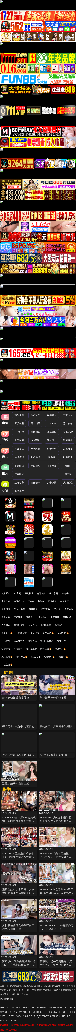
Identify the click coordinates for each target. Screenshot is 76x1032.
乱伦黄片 (30, 617)
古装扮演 (19, 448)
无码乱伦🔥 (63, 632)
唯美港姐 (51, 432)
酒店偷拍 (68, 609)
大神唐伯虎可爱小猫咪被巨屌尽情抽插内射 (18, 926)
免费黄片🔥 (48, 632)
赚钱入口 (35, 656)
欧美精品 (51, 415)
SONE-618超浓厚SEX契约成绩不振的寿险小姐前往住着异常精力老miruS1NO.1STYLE (19, 822)
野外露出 (68, 440)
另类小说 (19, 490)
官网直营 (41, 593)
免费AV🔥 (63, 656)
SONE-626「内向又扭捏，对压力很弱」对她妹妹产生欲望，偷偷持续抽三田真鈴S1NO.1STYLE (56, 858)
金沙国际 (32, 640)
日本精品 (35, 423)
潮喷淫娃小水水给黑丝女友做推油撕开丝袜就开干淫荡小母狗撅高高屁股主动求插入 (18, 894)
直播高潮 (33, 609)
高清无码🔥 (49, 656)
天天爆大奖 (19, 640)
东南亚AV (68, 432)
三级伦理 (19, 423)
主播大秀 (5, 617)
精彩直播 (45, 609)
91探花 (35, 440)
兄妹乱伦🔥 (7, 656)
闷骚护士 (68, 457)
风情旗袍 (19, 457)
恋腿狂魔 (68, 448)
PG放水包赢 (19, 609)
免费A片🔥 (60, 648)
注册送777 (19, 601)
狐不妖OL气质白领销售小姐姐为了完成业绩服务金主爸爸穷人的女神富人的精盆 (18, 964)
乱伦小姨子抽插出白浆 (15, 783)
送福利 (31, 601)
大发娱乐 (32, 625)
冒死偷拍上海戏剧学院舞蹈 (56, 726)
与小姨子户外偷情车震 (53, 697)
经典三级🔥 (46, 648)
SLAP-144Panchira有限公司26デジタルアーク (56, 926)
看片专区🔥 (22, 656)
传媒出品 (19, 474)
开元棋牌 (29, 593)
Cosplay (52, 423)
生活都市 (19, 482)
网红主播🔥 (7, 664)
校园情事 (35, 482)
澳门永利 (53, 593)
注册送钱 (5, 601)
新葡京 (41, 601)
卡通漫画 (19, 465)
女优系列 (35, 448)
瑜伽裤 (51, 457)
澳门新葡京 (19, 625)
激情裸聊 (34, 632)
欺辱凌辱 (19, 440)
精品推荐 (19, 415)
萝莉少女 (68, 415)
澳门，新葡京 (46, 640)
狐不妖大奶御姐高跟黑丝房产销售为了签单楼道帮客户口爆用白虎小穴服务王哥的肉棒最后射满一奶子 (56, 966)
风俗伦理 (68, 482)
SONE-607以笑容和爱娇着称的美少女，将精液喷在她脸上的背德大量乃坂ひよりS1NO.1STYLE (56, 822)
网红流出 (51, 440)
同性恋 (68, 474)
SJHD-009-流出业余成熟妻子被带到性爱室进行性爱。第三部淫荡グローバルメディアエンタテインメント (18, 858)
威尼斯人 (5, 593)
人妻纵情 (51, 482)
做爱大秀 (5, 648)
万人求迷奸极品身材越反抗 (18, 754)
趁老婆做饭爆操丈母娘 (15, 697)
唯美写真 (51, 465)
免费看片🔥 (7, 632)
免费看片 (61, 640)
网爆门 (68, 465)
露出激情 (35, 465)
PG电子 (65, 593)
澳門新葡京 (45, 625)
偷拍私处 (42, 617)
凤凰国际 (5, 609)
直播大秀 (18, 648)
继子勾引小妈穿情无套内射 (18, 726)
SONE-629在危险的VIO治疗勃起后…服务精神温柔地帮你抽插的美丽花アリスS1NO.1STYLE (56, 894)
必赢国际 (64, 601)
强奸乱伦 (35, 415)
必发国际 (5, 625)
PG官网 (17, 593)
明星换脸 (35, 457)
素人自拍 (68, 423)
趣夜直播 (55, 617)
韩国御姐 (35, 432)
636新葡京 (21, 632)
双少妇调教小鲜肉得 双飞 (55, 754)
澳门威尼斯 (31, 648)
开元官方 (5, 640)
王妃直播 (18, 617)
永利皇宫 (59, 625)
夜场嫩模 (67, 617)
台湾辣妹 (19, 432)
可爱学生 (51, 448)
